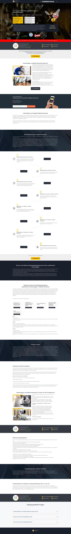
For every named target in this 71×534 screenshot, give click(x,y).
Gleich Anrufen (16, 307)
